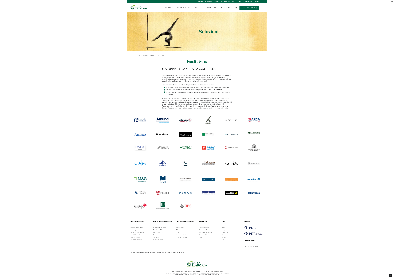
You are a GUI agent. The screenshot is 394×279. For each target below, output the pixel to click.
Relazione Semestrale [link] (205, 232)
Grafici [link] (239, 1)
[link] (139, 7)
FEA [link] (177, 232)
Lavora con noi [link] (225, 1)
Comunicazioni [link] (247, 1)
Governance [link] (159, 252)
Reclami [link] (216, 1)
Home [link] (139, 55)
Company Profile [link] (204, 227)
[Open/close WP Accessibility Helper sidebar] (391, 2)
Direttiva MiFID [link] (157, 230)
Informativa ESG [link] (158, 232)
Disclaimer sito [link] (168, 252)
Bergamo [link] (224, 230)
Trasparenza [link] (208, 1)
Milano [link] (224, 227)
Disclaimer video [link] (179, 252)
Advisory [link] (152, 55)
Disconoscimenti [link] (158, 240)
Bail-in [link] (155, 235)
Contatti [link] (256, 1)
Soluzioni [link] (145, 55)
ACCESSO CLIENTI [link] (248, 8)
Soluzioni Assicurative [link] (137, 232)
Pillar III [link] (201, 237)
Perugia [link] (224, 237)
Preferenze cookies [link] (148, 252)
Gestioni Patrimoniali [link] (137, 227)
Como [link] (223, 235)
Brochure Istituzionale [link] (205, 230)
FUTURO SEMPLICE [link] (226, 8)
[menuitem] (199, 1)
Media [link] (233, 1)
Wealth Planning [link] (135, 237)
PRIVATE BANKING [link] (183, 8)
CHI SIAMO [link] (169, 8)
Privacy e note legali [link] (159, 227)
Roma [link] (223, 240)
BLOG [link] (196, 8)
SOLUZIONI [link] (211, 8)
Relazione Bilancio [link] (204, 235)
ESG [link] (202, 8)
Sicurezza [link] (200, 1)
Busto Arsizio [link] (226, 232)
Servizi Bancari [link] (135, 235)
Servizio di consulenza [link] (251, 246)
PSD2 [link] (177, 230)
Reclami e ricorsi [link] (136, 252)
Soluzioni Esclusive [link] (136, 240)
